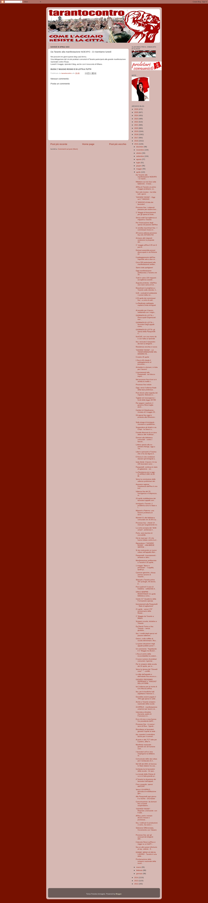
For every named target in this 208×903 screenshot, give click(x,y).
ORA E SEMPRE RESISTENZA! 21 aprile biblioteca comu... (146, 594)
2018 (136, 134)
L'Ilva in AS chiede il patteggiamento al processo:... (143, 362)
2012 (136, 884)
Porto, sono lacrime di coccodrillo (144, 534)
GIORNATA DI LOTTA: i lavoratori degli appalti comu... (145, 324)
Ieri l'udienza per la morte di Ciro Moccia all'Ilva (146, 687)
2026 (136, 109)
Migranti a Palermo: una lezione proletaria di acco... (145, 512)
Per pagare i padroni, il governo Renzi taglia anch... (144, 405)
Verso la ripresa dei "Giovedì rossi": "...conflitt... (146, 670)
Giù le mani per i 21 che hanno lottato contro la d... (147, 539)
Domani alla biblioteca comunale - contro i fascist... (144, 439)
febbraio (139, 870)
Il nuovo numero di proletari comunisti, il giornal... (146, 660)
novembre (140, 150)
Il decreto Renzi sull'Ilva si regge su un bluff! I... (145, 843)
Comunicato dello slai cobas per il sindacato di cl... (146, 760)
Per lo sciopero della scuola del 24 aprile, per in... (146, 665)
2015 (136, 144)
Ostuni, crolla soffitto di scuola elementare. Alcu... (146, 639)
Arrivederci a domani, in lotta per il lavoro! (147, 368)
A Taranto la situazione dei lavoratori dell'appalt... (146, 780)
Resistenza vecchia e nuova (146, 347)
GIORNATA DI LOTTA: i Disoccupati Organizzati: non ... (146, 317)
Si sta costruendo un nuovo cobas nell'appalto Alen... (146, 551)
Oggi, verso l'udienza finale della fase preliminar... (146, 389)
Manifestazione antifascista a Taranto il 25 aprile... (146, 561)
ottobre (139, 153)
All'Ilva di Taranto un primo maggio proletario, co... (146, 188)
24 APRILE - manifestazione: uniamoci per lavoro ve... (147, 708)
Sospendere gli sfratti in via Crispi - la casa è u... (146, 428)
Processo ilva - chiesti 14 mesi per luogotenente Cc (146, 524)
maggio (139, 169)
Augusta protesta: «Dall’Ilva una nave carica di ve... (146, 284)
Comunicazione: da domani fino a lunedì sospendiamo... (146, 803)
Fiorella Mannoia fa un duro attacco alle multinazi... (146, 433)
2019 (136, 131)
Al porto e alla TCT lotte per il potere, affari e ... (146, 740)
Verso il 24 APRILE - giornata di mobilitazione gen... (146, 791)
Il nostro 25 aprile (142, 357)
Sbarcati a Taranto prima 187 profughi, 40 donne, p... (146, 581)
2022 (136, 122)
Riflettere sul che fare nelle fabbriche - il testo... (146, 183)
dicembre (140, 147)
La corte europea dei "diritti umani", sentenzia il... (146, 529)
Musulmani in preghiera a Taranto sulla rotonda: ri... (146, 289)
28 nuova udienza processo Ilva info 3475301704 (146, 234)
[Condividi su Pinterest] (95, 73)
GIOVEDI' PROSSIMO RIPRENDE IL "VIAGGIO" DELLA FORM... (146, 681)
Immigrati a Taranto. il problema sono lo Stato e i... (146, 505)
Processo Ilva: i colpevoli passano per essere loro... (147, 208)
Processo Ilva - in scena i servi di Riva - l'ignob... (145, 725)
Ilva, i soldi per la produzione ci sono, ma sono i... (147, 824)
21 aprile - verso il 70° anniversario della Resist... (144, 611)
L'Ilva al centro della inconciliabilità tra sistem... (146, 655)
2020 (136, 128)
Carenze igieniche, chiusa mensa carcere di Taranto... (145, 574)
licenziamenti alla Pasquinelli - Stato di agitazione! (146, 605)
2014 (136, 877)
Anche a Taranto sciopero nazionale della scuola (145, 703)
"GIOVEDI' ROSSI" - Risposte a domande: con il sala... (146, 811)
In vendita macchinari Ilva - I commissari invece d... (146, 229)
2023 (136, 119)
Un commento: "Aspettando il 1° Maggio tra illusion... (146, 650)
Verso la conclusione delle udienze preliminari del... (146, 480)
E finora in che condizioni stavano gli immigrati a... (146, 458)
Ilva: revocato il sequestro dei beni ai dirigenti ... (145, 343)
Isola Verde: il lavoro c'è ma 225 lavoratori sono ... (146, 463)
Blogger (118, 894)
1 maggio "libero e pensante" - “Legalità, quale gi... (145, 567)
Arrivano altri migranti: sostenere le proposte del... (145, 240)
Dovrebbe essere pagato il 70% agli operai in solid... (146, 698)
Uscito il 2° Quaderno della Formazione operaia (146, 600)
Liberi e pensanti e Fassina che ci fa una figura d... (146, 453)
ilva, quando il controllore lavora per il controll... (145, 735)
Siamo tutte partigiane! (144, 267)
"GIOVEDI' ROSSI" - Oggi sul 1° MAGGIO (145, 198)
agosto (139, 159)
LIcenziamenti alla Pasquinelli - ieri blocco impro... (145, 374)
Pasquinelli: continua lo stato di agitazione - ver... (146, 468)
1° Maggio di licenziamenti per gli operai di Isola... (146, 213)
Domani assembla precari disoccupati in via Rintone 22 (146, 252)
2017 (136, 138)
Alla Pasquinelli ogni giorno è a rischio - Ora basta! (146, 797)
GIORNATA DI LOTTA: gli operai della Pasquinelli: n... (146, 331)
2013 (136, 881)
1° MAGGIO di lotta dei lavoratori (144, 203)
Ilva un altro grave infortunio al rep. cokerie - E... (146, 848)
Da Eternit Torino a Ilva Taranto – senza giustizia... (144, 628)
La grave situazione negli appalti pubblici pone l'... (146, 645)
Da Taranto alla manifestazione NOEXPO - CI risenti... (146, 177)
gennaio (139, 874)
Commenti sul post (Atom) (68, 149)
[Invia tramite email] (86, 73)
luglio (138, 163)
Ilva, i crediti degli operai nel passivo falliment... (146, 634)
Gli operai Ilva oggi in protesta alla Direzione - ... (146, 417)
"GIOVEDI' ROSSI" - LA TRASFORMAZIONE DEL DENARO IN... (146, 352)
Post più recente (58, 144)
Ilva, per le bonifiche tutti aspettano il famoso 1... (145, 693)
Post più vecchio (117, 144)
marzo (139, 867)
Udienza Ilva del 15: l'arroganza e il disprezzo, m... (146, 493)
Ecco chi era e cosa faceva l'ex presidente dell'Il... (146, 720)
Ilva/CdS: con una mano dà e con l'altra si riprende (146, 337)
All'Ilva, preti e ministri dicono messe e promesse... (144, 818)
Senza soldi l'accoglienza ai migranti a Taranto (146, 219)
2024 (136, 115)
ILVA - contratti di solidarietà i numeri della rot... (146, 294)
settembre (140, 156)
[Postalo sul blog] (88, 73)
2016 (136, 141)
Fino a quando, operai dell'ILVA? (144, 785)
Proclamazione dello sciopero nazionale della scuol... (146, 861)
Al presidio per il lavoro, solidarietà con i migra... (146, 311)
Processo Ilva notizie (143, 384)
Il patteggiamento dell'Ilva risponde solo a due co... (146, 258)
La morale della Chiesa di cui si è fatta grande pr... (146, 775)
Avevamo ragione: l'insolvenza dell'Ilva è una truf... (146, 486)
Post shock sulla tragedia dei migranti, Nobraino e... (147, 394)
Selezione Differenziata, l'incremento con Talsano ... (146, 830)
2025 (136, 112)
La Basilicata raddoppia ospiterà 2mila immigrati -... (146, 305)
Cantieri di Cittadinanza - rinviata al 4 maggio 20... (146, 411)
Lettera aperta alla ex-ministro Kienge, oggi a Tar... (145, 446)
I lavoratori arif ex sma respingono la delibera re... (145, 754)
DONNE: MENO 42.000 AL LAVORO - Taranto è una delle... (146, 854)
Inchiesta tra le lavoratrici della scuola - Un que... (145, 770)
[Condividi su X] (90, 73)
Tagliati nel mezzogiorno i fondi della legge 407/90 (146, 399)
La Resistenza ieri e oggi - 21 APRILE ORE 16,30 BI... (146, 474)
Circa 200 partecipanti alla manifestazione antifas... (146, 263)
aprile (138, 172)
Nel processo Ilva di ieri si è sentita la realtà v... (146, 380)
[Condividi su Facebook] (93, 73)
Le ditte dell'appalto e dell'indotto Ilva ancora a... (147, 675)
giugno (139, 166)
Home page (88, 144)
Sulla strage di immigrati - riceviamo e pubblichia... (146, 423)
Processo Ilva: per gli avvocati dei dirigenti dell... (144, 837)
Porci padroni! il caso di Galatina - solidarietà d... (146, 588)
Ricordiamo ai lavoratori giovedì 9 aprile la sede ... (146, 730)
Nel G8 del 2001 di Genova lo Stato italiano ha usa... (146, 765)
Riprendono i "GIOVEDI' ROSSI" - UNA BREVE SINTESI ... (145, 545)
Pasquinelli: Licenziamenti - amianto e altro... (146, 556)
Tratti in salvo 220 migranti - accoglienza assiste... (146, 279)
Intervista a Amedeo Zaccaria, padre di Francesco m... (143, 714)
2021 (136, 125)
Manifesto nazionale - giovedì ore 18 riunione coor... (145, 746)
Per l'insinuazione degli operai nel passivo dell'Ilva (147, 224)
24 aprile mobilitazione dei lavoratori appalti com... (146, 499)
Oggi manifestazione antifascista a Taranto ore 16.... (146, 272)
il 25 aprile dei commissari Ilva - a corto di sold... (146, 299)
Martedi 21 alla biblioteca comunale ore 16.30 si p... (146, 519)
